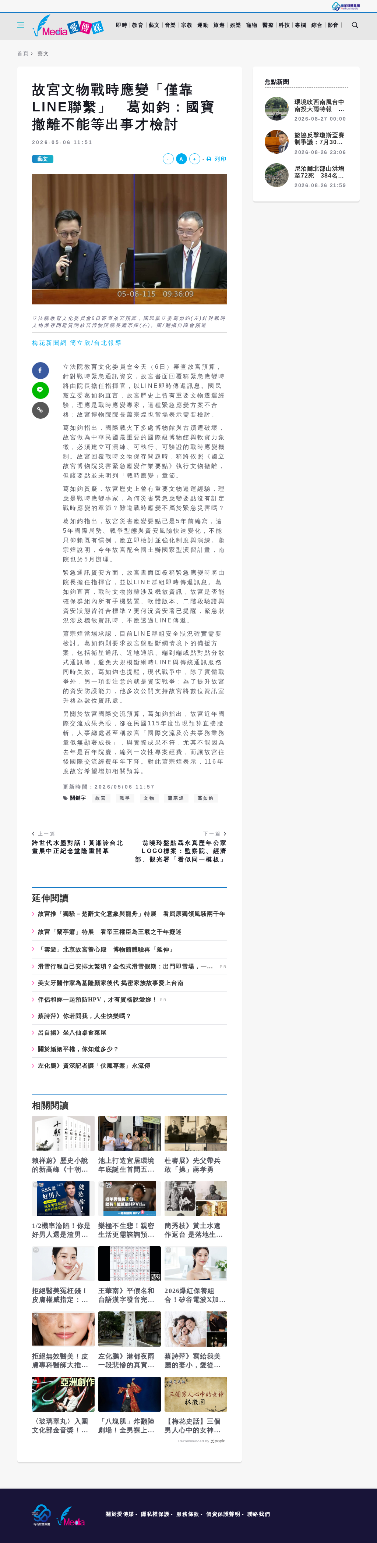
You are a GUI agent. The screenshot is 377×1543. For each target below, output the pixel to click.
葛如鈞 (206, 798)
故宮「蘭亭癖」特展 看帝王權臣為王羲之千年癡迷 (110, 932)
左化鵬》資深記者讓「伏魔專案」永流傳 (94, 1066)
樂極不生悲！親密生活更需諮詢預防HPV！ (126, 1230)
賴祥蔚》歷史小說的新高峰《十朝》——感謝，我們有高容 (60, 1165)
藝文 (154, 25)
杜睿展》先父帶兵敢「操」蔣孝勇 (193, 1165)
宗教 (187, 25)
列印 (221, 159)
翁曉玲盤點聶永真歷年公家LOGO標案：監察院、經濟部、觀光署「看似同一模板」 (181, 851)
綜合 (317, 25)
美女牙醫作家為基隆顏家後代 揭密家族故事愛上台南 (111, 983)
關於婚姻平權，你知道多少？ (78, 1049)
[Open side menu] (20, 25)
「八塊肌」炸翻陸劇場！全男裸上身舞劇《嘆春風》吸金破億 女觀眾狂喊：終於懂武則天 (126, 1426)
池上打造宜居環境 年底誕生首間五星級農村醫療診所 (126, 1165)
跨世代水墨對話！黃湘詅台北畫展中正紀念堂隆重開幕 (78, 847)
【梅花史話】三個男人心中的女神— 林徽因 (193, 1426)
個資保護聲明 (223, 1514)
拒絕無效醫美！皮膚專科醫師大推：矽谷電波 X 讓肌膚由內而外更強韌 (61, 1361)
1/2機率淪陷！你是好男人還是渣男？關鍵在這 (61, 1230)
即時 (121, 25)
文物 (149, 798)
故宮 (100, 798)
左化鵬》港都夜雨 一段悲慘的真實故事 (126, 1361)
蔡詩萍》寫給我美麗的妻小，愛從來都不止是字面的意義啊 (193, 1361)
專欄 (300, 25)
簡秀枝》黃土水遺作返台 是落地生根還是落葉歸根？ (194, 1230)
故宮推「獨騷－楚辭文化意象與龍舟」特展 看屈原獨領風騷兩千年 (132, 914)
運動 (203, 25)
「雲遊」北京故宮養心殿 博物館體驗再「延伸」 (107, 949)
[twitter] (40, 390)
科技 (284, 25)
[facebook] (40, 370)
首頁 (23, 53)
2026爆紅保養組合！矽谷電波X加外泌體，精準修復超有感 (195, 1295)
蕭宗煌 (176, 798)
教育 (138, 25)
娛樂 (236, 25)
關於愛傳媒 (120, 1514)
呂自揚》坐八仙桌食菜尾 (72, 1033)
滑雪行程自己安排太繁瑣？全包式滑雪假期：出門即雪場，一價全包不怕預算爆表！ (128, 966)
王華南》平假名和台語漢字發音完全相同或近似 (126, 1295)
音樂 (170, 25)
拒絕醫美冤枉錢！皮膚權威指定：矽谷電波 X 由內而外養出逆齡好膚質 (61, 1295)
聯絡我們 (258, 1514)
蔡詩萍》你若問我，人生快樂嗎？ (85, 1016)
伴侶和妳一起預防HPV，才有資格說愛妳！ (98, 1000)
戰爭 (125, 798)
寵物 (252, 25)
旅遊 (219, 25)
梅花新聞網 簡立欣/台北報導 (77, 343)
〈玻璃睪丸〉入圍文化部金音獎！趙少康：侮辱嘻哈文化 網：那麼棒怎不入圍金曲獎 (61, 1426)
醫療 (268, 25)
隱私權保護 (155, 1514)
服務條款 (187, 1514)
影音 (333, 25)
